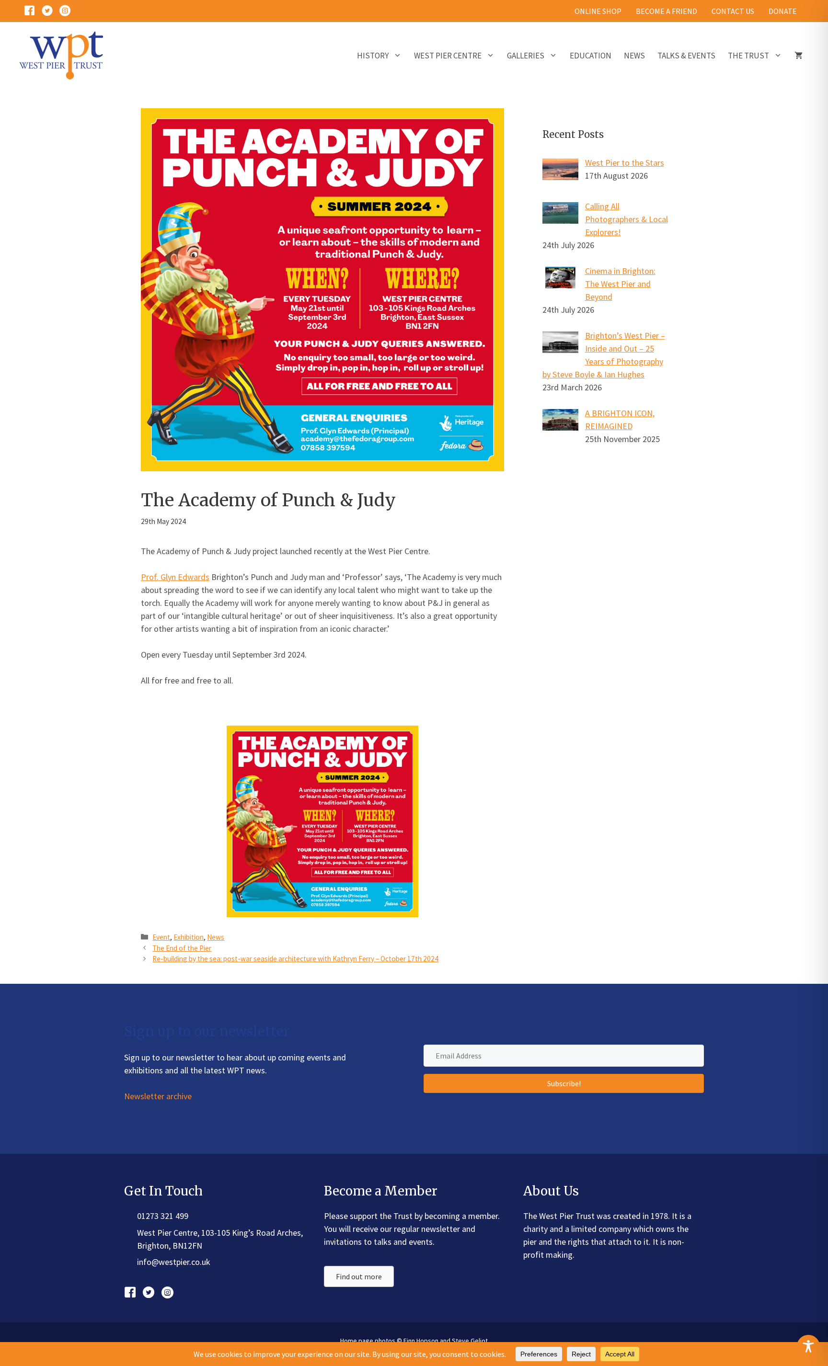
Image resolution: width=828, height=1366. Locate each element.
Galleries (525, 55)
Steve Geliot (470, 1340)
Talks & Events (686, 55)
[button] (564, 1083)
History (373, 55)
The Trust (748, 55)
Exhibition (188, 937)
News (634, 55)
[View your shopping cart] (798, 55)
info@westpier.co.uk (173, 1261)
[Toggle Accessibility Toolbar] (808, 1346)
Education (590, 55)
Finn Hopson (420, 1340)
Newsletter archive (158, 1096)
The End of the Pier (181, 948)
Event (161, 937)
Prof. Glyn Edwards (175, 576)
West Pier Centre (448, 55)
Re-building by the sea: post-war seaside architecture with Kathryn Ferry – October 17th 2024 (295, 958)
